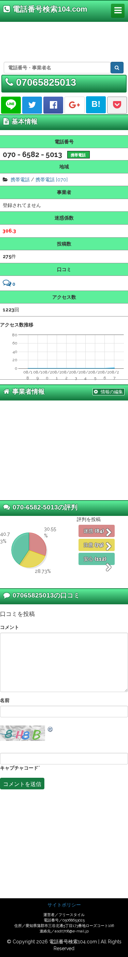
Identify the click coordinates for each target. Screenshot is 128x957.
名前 (5, 700)
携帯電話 (20, 179)
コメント (9, 627)
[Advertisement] (63, 41)
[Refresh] (50, 729)
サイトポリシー (64, 904)
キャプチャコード (19, 768)
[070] (62, 179)
